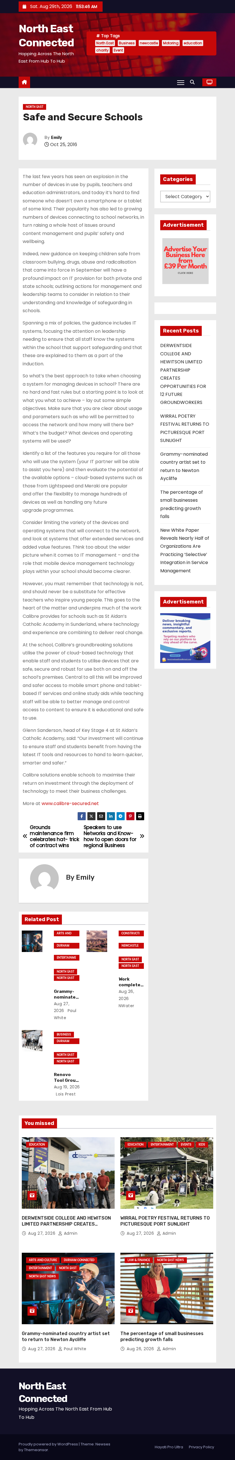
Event (118, 50)
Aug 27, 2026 (42, 1233)
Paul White (74, 1349)
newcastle (149, 43)
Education (37, 1144)
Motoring (171, 43)
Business (127, 43)
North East (105, 43)
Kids (202, 1144)
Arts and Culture (64, 933)
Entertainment (66, 958)
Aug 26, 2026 (141, 1349)
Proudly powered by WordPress (49, 1444)
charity (102, 50)
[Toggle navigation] (180, 82)
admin (69, 1233)
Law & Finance (139, 1260)
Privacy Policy (201, 1447)
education (193, 43)
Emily (56, 137)
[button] (193, 82)
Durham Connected (65, 946)
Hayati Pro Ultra (169, 1447)
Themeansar (36, 1450)
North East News (65, 978)
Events (186, 1144)
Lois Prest (65, 1094)
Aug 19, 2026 (67, 1087)
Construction (131, 933)
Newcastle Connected (130, 946)
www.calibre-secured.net (70, 803)
